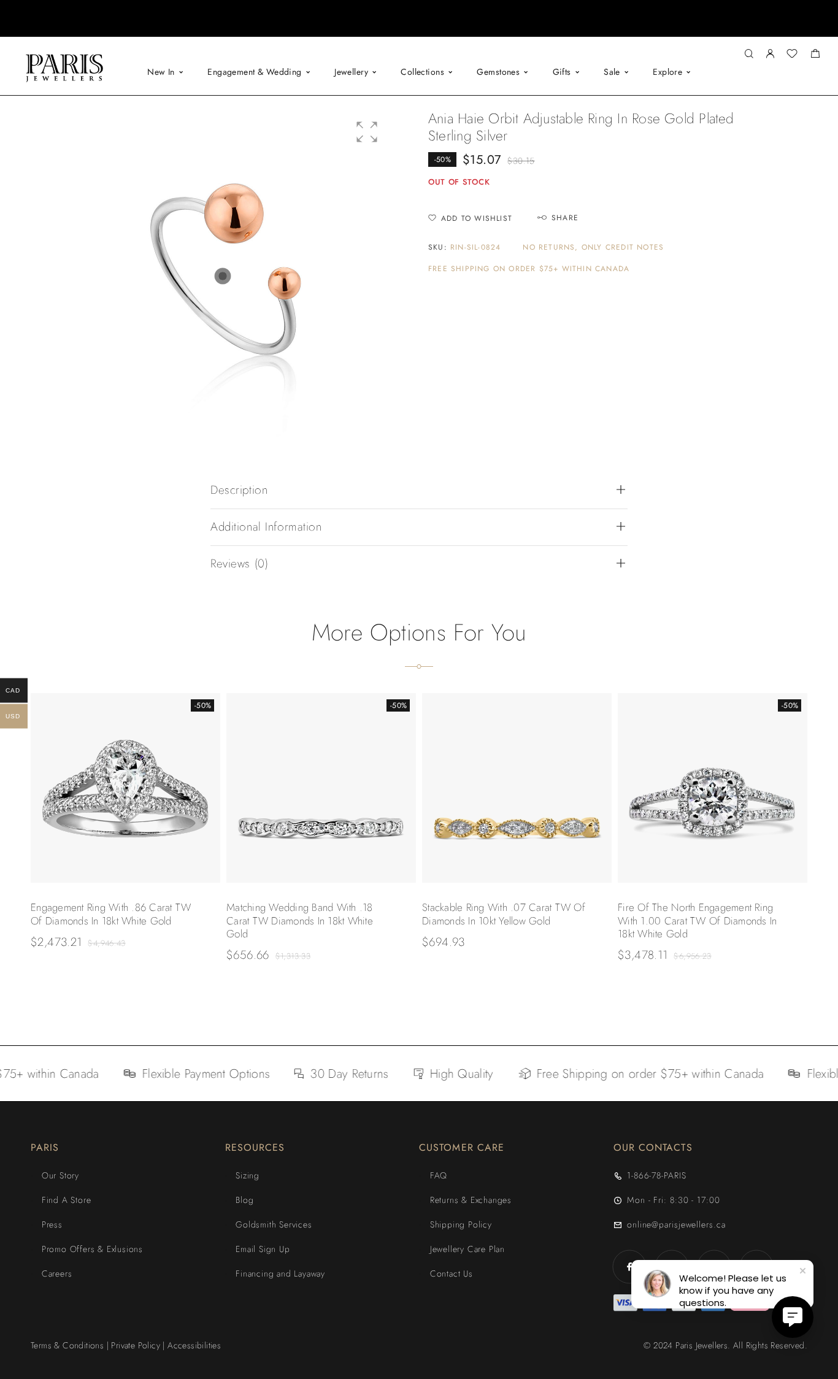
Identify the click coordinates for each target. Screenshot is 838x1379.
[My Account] (769, 54)
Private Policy (135, 1345)
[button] (408, 27)
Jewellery (351, 72)
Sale (612, 72)
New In (161, 72)
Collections (422, 72)
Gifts (562, 72)
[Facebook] (630, 1266)
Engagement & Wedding (254, 72)
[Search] (748, 54)
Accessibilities (194, 1345)
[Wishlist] (792, 55)
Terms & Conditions (67, 1345)
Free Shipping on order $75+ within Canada (528, 269)
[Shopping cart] (815, 55)
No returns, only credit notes (593, 247)
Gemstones (498, 72)
